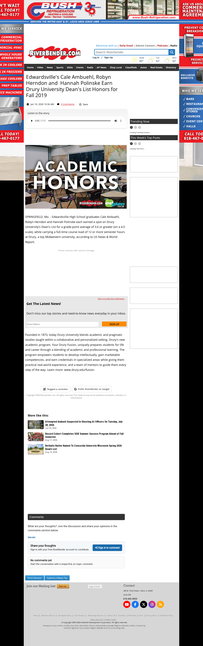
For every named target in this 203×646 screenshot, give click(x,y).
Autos (143, 67)
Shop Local (116, 67)
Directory (171, 67)
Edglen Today (110, 619)
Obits (70, 67)
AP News (101, 67)
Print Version (35, 577)
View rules (31, 537)
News (50, 67)
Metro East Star (96, 619)
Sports (59, 67)
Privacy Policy (151, 615)
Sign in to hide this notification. (111, 298)
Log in (96, 57)
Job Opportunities (65, 615)
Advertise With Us (48, 615)
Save (85, 104)
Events (80, 67)
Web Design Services (96, 615)
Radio (173, 45)
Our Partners (80, 615)
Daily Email (126, 45)
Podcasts (162, 45)
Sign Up (108, 57)
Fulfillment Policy (166, 615)
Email (97, 586)
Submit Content (145, 45)
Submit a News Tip (57, 577)
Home (30, 67)
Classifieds (131, 67)
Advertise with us (106, 45)
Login (91, 586)
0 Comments (68, 104)
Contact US (111, 615)
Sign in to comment (109, 547)
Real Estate (156, 67)
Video (40, 67)
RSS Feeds (132, 615)
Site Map (121, 615)
